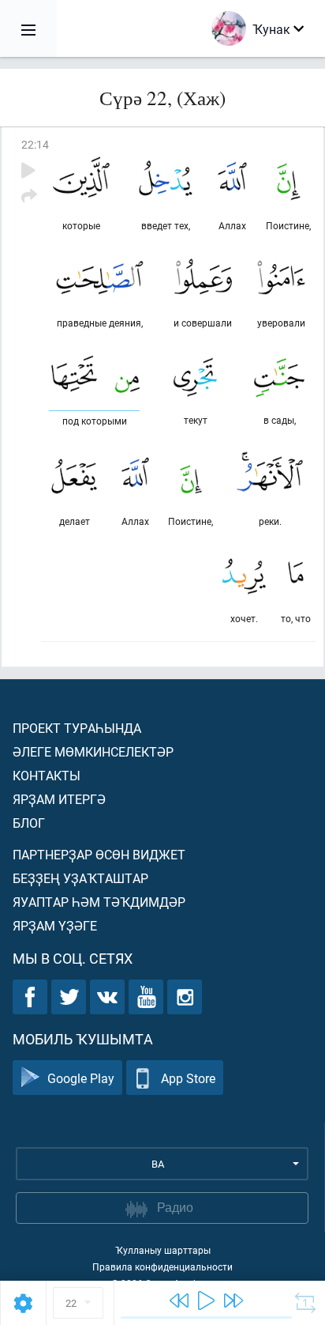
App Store (188, 1078)
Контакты (46, 775)
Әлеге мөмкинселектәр (93, 751)
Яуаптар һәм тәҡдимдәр (99, 901)
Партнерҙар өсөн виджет (99, 854)
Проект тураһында (77, 727)
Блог (29, 822)
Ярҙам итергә (59, 799)
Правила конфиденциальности (162, 1266)
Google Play (80, 1078)
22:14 (35, 144)
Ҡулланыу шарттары (163, 1250)
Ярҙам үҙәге (55, 925)
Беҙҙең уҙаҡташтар (80, 878)
